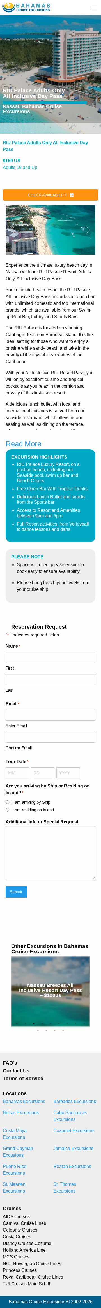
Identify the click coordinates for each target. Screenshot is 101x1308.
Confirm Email (19, 747)
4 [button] (42, 1023)
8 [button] (76, 1023)
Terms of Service (23, 1078)
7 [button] (67, 1023)
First (10, 668)
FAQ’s (10, 1062)
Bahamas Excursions (24, 1101)
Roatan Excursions (72, 1166)
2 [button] (25, 1023)
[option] (52, 991)
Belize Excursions (21, 1112)
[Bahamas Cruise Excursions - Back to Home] (26, 7)
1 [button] (17, 1023)
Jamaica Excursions (73, 1148)
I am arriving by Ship (31, 802)
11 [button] (46, 1030)
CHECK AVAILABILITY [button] (47, 195)
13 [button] (63, 1030)
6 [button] (59, 1023)
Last (9, 690)
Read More (23, 444)
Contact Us (16, 1070)
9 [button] (84, 1023)
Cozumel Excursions (74, 1130)
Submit (16, 891)
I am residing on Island (33, 809)
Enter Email (16, 725)
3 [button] (33, 1023)
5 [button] (50, 1023)
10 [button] (38, 1030)
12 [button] (55, 1030)
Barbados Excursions (74, 1101)
